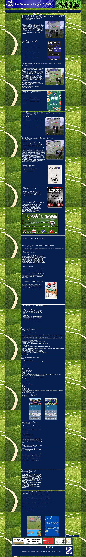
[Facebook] (52, 547)
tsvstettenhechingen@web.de (34, 101)
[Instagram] (50, 547)
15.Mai (58, 348)
